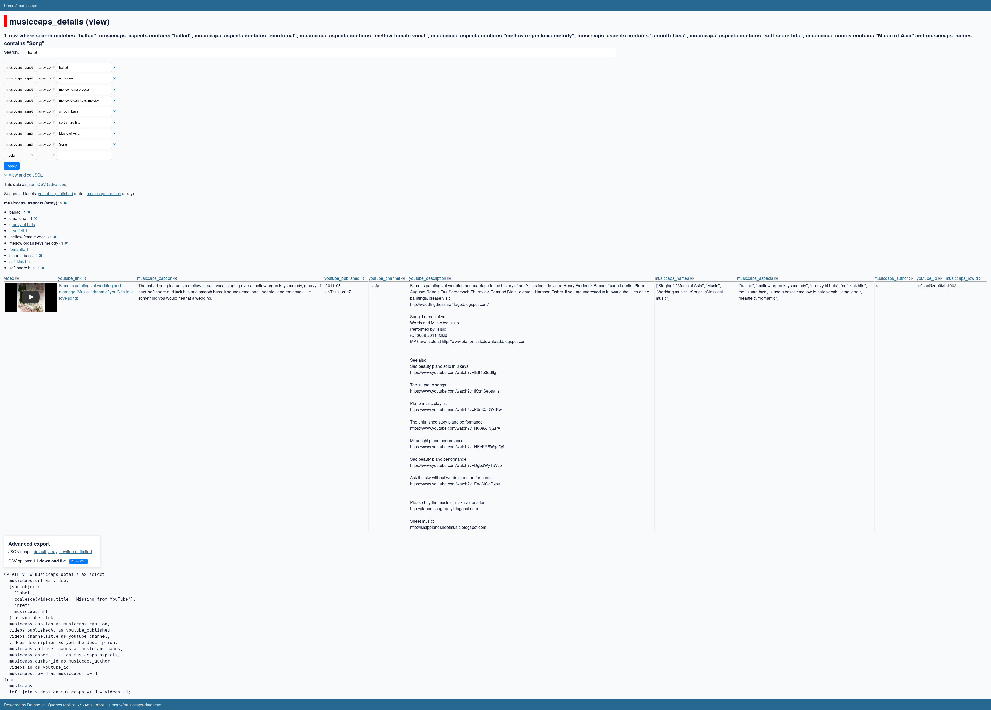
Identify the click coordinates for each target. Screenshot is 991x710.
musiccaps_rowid (962, 278)
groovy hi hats (22, 224)
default (40, 551)
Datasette (36, 705)
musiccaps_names (104, 193)
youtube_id (927, 278)
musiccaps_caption (154, 278)
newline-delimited (75, 551)
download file (52, 561)
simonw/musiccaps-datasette (134, 705)
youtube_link (70, 278)
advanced (57, 184)
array (52, 551)
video (9, 278)
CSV (41, 184)
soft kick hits (20, 262)
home (9, 6)
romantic (17, 249)
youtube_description (427, 278)
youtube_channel (384, 278)
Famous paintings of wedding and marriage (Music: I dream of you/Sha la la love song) (97, 292)
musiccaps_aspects (755, 278)
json (31, 184)
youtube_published (55, 193)
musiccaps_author (891, 278)
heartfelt (16, 231)
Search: (11, 52)
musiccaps (27, 6)
